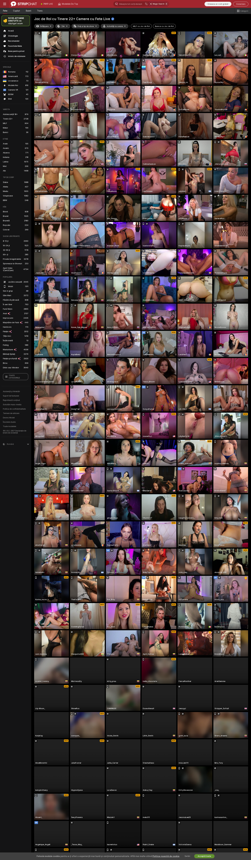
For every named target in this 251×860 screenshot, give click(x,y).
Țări (63, 26)
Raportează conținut (11, 400)
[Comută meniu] (4, 4)
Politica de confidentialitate (14, 409)
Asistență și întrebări (11, 391)
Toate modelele (9, 426)
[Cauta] (146, 4)
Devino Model (9, 418)
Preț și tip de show (86, 26)
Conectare (240, 4)
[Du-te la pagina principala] (23, 4)
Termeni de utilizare (11, 413)
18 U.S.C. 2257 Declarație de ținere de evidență (14, 432)
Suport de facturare (11, 396)
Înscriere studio (9, 422)
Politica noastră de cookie (166, 856)
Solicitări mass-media (12, 405)
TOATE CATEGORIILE (14, 376)
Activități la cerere (115, 26)
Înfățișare (44, 26)
